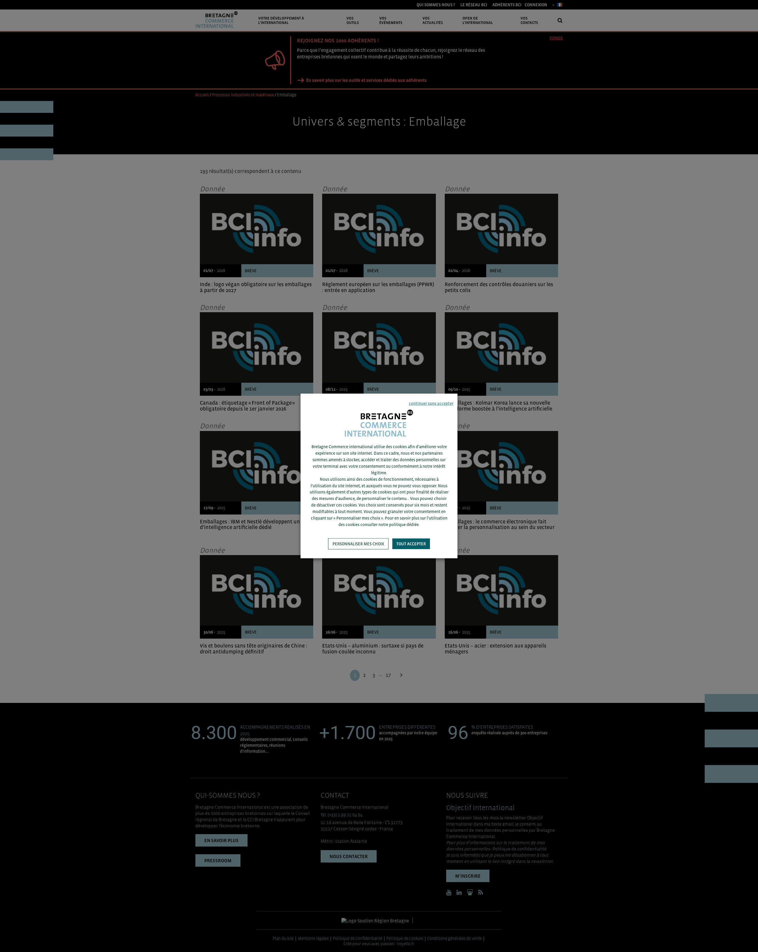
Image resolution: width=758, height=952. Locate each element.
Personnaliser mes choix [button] (358, 543)
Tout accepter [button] (411, 543)
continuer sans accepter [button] (431, 403)
